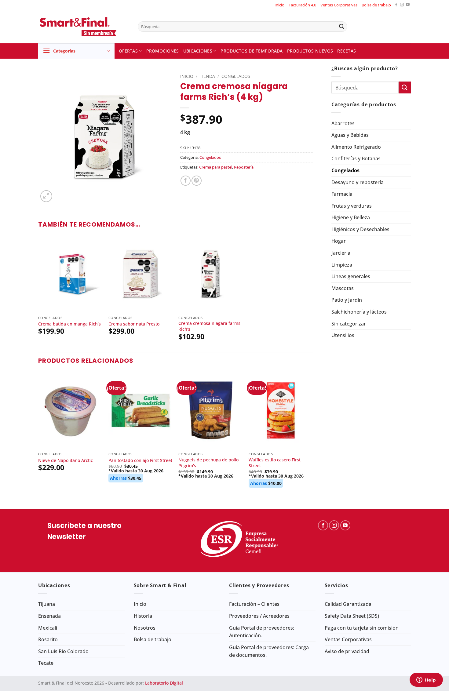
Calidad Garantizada (348, 604)
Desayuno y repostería (357, 182)
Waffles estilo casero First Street (275, 462)
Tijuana (46, 604)
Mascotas (342, 288)
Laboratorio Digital (164, 683)
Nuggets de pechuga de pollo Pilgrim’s (208, 462)
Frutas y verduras (351, 205)
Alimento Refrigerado (356, 147)
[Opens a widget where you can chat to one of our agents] (426, 680)
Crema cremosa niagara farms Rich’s (209, 326)
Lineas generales (350, 276)
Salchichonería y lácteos (359, 311)
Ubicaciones (197, 51)
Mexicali (47, 627)
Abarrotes (343, 123)
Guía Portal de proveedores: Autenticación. (261, 631)
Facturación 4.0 (302, 5)
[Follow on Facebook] (396, 5)
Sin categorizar (348, 323)
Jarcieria (340, 252)
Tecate (45, 663)
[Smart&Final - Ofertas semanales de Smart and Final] (83, 26)
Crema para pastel (215, 167)
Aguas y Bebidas (350, 135)
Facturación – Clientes (254, 604)
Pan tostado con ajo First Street (140, 460)
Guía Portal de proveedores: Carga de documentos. (269, 651)
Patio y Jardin (346, 299)
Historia (143, 616)
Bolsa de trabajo (376, 5)
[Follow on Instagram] (402, 5)
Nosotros (144, 627)
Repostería (244, 167)
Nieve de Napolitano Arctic (65, 460)
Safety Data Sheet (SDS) (352, 616)
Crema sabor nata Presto (133, 324)
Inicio (279, 5)
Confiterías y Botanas (356, 158)
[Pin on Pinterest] (197, 181)
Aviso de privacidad (347, 651)
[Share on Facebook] (186, 181)
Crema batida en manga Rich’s (69, 324)
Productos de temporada (252, 51)
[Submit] (341, 26)
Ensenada (49, 616)
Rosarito (48, 639)
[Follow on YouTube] (408, 5)
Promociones (162, 51)
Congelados (345, 170)
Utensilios (342, 335)
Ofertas (128, 51)
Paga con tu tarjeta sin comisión (362, 627)
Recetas (346, 51)
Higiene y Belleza (350, 217)
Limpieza (341, 264)
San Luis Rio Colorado (63, 651)
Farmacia (341, 194)
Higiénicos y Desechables (360, 229)
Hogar (338, 241)
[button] (76, 51)
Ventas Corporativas (338, 5)
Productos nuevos (310, 51)
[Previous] (38, 435)
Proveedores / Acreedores (259, 616)
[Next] (312, 435)
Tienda (207, 76)
